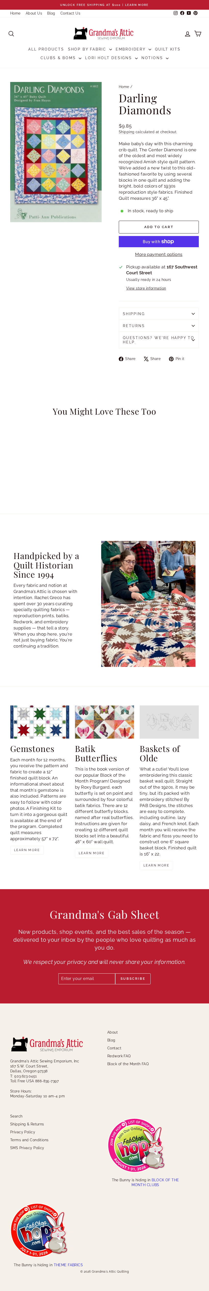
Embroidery (131, 49)
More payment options (158, 254)
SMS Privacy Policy (27, 1148)
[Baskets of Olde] (169, 722)
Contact (114, 1048)
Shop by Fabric (88, 49)
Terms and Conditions (29, 1140)
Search (16, 1116)
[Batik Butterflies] (104, 722)
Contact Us (70, 13)
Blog (51, 13)
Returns (134, 326)
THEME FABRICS (68, 1265)
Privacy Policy (22, 1132)
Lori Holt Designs (109, 58)
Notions (153, 58)
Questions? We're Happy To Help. (158, 340)
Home (15, 13)
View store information (146, 288)
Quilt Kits (168, 49)
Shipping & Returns (27, 1124)
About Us (34, 13)
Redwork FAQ (119, 1056)
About (112, 1032)
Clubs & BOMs (59, 58)
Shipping (126, 132)
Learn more (27, 850)
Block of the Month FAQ (128, 1064)
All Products (46, 49)
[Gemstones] (39, 722)
